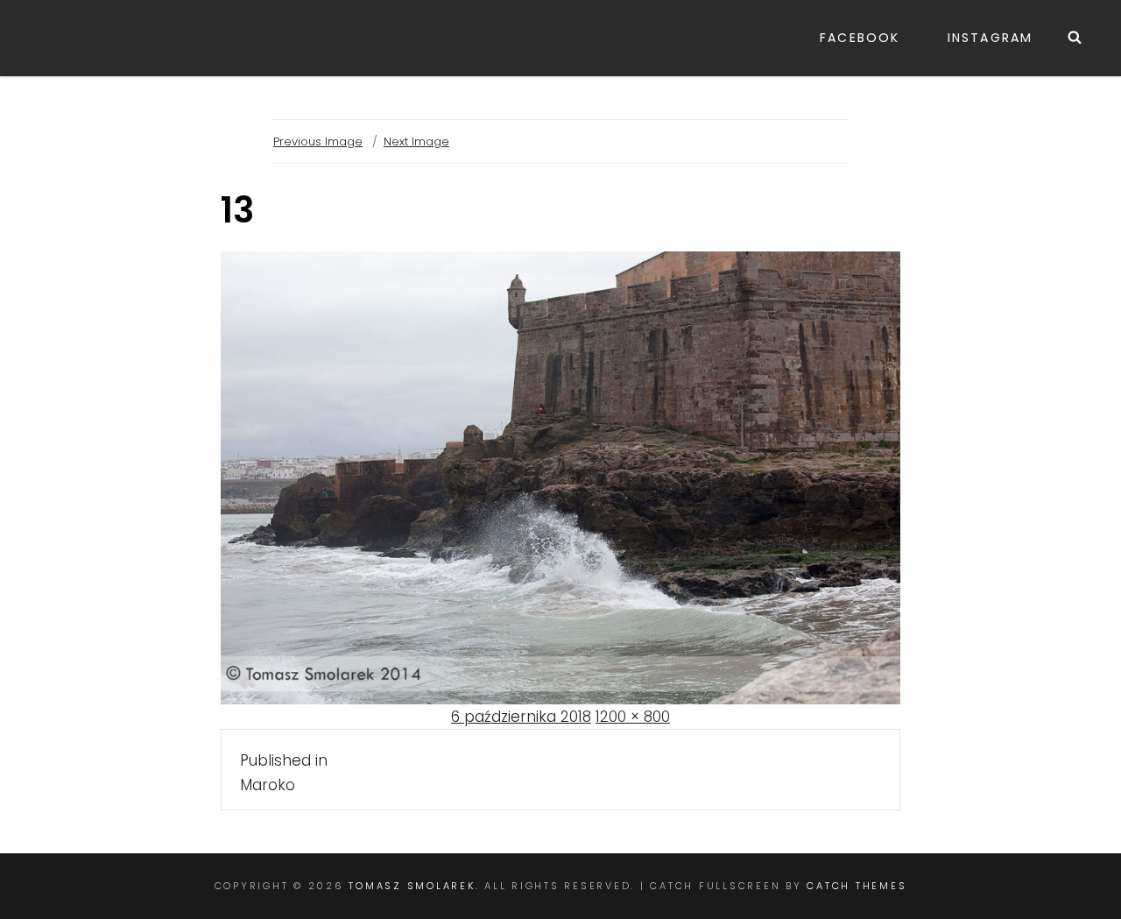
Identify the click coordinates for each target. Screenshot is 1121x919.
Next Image (416, 141)
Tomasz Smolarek (412, 886)
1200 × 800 (633, 716)
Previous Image (318, 141)
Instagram (990, 37)
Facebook (859, 37)
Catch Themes (856, 886)
